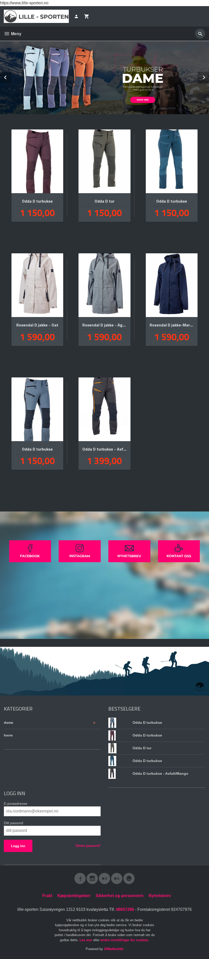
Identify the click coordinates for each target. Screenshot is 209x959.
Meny (15, 33)
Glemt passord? (88, 846)
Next (208, 76)
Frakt (47, 896)
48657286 (125, 909)
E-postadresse (15, 804)
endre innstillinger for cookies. (124, 940)
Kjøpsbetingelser (73, 896)
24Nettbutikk (113, 949)
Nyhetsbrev (160, 896)
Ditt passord (13, 823)
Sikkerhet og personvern (119, 896)
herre (8, 735)
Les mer (86, 940)
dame (8, 722)
